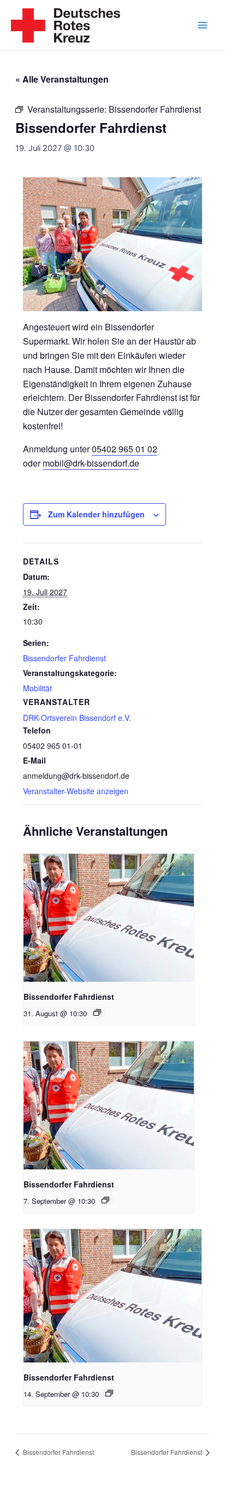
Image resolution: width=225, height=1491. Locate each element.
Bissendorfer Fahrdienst (64, 658)
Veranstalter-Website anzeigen (75, 790)
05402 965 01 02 (124, 448)
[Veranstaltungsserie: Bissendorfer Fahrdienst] (97, 1012)
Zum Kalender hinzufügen (96, 514)
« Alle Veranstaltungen (62, 79)
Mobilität (37, 688)
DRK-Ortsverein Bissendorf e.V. (77, 717)
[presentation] (108, 918)
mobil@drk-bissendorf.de (91, 463)
